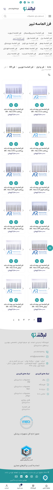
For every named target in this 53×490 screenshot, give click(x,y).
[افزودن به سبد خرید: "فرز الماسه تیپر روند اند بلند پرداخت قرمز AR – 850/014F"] (37, 222)
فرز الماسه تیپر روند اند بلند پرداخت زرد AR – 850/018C (13, 149)
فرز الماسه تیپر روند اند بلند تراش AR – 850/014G (13, 305)
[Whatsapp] (37, 476)
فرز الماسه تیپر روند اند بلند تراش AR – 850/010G (13, 266)
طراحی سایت (22, 480)
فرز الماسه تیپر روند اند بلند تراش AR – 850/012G (39, 305)
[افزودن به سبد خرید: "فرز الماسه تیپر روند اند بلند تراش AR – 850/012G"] (37, 300)
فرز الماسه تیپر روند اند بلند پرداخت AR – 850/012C (13, 110)
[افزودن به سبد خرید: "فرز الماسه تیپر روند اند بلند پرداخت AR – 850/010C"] (37, 105)
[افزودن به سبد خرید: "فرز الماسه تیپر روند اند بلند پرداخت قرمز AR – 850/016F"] (11, 222)
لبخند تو (14, 472)
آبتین (12, 480)
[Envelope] (16, 476)
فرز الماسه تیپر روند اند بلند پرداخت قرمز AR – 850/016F (13, 227)
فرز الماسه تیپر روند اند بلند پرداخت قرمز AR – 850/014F (39, 227)
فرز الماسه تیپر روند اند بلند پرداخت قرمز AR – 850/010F (39, 188)
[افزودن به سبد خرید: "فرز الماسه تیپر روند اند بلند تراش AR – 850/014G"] (11, 300)
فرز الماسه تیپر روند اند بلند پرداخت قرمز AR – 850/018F (39, 266)
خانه (49, 67)
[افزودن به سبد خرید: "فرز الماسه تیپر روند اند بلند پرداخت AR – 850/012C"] (11, 105)
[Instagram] (31, 476)
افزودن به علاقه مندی (42, 105)
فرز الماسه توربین (25, 67)
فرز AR (12, 67)
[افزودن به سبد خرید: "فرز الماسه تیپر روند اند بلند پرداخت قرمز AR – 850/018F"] (37, 261)
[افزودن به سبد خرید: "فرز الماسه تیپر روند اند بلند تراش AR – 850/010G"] (11, 261)
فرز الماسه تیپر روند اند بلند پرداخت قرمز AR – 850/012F (13, 188)
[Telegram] (26, 476)
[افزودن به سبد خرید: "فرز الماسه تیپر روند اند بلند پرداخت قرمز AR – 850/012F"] (11, 183)
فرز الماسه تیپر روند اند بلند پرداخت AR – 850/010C (39, 110)
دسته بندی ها (42, 29)
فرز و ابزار (40, 67)
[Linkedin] (21, 476)
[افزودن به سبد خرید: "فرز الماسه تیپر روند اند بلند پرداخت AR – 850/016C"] (37, 144)
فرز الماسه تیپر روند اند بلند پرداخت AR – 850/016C (39, 149)
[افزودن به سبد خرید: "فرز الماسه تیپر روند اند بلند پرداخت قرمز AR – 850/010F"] (37, 183)
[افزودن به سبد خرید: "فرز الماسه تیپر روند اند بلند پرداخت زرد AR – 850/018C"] (11, 144)
